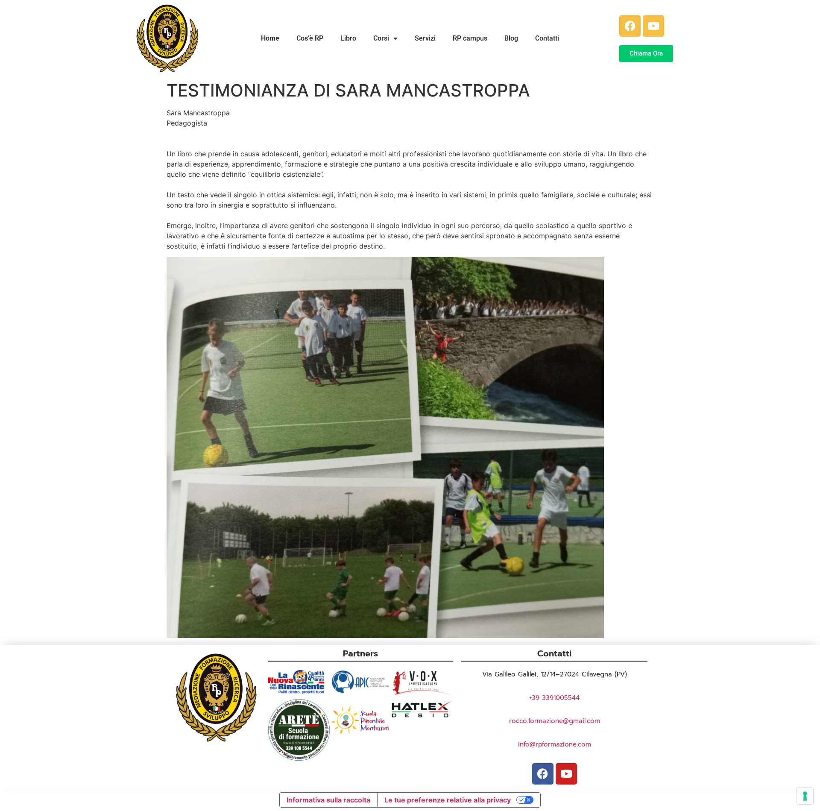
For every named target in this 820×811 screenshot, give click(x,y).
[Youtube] (653, 26)
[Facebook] (630, 26)
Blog (511, 38)
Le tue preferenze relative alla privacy (447, 800)
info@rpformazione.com (554, 744)
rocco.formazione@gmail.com (554, 721)
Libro (348, 38)
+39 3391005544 (554, 698)
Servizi (425, 38)
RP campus (470, 38)
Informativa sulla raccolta (328, 800)
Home (270, 38)
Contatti (547, 38)
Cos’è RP (309, 38)
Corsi (381, 38)
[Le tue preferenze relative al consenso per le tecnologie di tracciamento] (805, 796)
